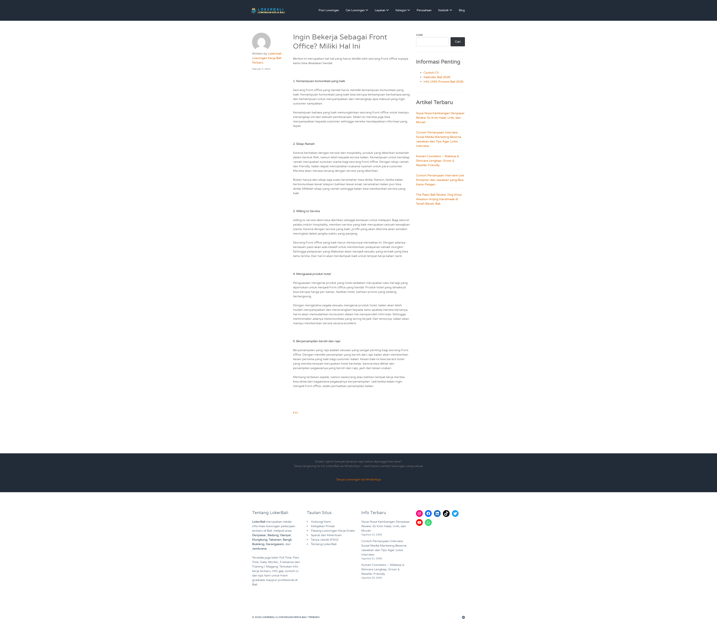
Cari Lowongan (355, 10)
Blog (462, 10)
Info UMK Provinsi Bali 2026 (443, 82)
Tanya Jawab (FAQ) (324, 540)
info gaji (277, 571)
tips (260, 575)
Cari (419, 35)
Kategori (400, 10)
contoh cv (292, 571)
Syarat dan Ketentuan (326, 535)
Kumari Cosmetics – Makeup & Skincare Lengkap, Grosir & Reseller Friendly (437, 160)
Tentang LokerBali (323, 544)
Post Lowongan (329, 10)
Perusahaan (424, 10)
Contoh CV (431, 73)
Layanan (380, 10)
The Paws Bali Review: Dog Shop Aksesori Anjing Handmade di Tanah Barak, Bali (439, 199)
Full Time (285, 557)
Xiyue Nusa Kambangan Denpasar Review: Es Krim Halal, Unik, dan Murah (440, 117)
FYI (295, 413)
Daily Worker (269, 562)
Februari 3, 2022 (261, 69)
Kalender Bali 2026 (436, 77)
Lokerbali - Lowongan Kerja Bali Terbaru (267, 58)
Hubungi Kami (321, 522)
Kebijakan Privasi (323, 526)
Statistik (443, 10)
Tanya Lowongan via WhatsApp (358, 479)
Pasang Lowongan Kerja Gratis (333, 531)
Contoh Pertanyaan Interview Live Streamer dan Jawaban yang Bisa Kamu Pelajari (440, 180)
